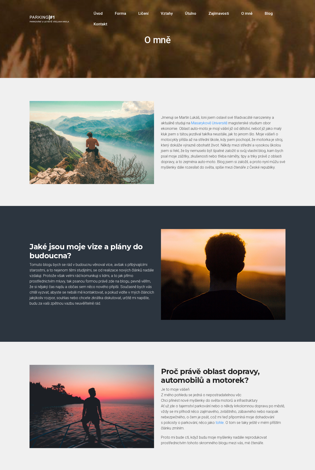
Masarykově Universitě (209, 123)
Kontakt (100, 24)
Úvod (98, 13)
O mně (247, 13)
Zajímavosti (218, 13)
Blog (269, 13)
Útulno (190, 13)
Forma (120, 13)
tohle (220, 422)
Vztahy (167, 13)
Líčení (143, 13)
